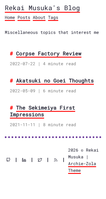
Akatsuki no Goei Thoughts (55, 80)
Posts (24, 17)
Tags (53, 17)
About (39, 17)
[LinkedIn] (26, 160)
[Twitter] (42, 160)
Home (10, 17)
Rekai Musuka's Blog (42, 7)
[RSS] (58, 160)
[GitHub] (10, 160)
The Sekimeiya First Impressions (42, 111)
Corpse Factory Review (48, 53)
